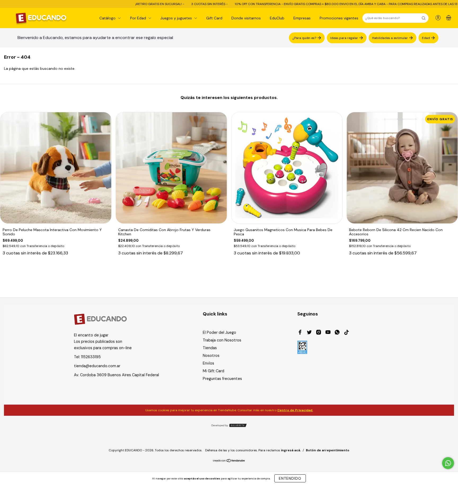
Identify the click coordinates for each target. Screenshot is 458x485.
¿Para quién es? (304, 38)
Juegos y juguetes (176, 18)
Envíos (208, 363)
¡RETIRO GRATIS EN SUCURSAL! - (130, 4)
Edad (426, 38)
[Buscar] (423, 18)
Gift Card (214, 18)
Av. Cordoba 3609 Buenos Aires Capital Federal (116, 375)
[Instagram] (318, 333)
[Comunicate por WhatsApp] (448, 463)
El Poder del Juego (219, 332)
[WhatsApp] (337, 333)
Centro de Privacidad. (295, 410)
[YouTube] (328, 333)
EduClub (277, 18)
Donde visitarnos (246, 18)
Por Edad (138, 18)
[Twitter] (309, 333)
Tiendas (210, 347)
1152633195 (91, 356)
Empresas (302, 18)
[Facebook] (300, 333)
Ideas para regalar (344, 38)
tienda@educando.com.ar (97, 365)
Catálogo (108, 18)
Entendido (290, 478)
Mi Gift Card (213, 371)
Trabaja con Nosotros (222, 340)
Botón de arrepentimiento (327, 450)
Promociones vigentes (339, 18)
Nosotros (211, 355)
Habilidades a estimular (390, 38)
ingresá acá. (291, 450)
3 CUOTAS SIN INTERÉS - (180, 4)
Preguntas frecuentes (222, 378)
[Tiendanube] (229, 461)
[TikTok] (346, 333)
